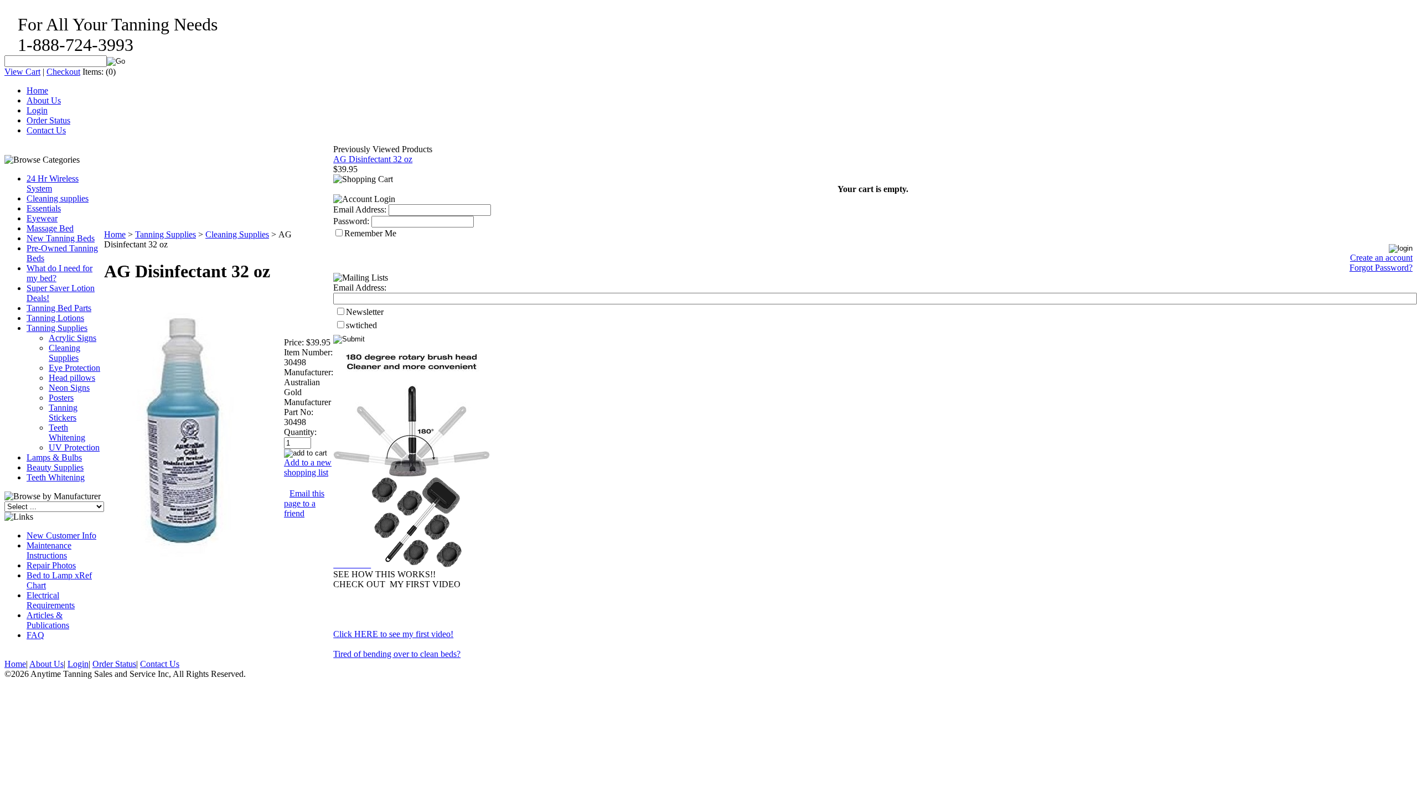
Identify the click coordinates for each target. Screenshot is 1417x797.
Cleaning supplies (58, 198)
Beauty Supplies (55, 467)
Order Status (48, 120)
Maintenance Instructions (49, 550)
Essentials (44, 208)
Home (37, 90)
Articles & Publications (48, 620)
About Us (44, 100)
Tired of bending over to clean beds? (397, 654)
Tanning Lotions (55, 318)
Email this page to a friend (304, 503)
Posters (61, 397)
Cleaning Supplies (64, 353)
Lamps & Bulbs (54, 457)
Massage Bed (50, 228)
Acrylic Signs (72, 338)
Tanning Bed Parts (59, 308)
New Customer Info (61, 535)
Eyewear (42, 218)
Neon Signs (69, 387)
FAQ (35, 635)
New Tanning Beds (61, 238)
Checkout (63, 71)
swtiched (361, 325)
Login (37, 110)
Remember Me (370, 233)
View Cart (22, 71)
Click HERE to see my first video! (393, 634)
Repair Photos (51, 565)
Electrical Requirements (51, 600)
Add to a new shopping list (308, 467)
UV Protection (74, 447)
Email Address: (359, 209)
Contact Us (46, 130)
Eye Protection (74, 367)
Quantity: (300, 432)
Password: (351, 221)
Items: (93, 71)
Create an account (1381, 257)
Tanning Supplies (57, 328)
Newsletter (365, 312)
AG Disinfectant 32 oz (372, 159)
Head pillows (72, 377)
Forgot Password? (1381, 267)
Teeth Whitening (67, 432)
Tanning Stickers (63, 412)
